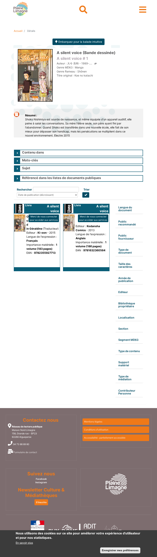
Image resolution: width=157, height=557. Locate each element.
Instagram (41, 482)
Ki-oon (42, 232)
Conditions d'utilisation (96, 429)
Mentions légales (93, 421)
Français (32, 240)
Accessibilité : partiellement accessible (104, 437)
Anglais (81, 238)
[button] (37, 269)
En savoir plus (24, 542)
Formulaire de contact (25, 452)
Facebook (41, 478)
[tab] (78, 153)
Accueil (18, 30)
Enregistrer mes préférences (120, 550)
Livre (28, 205)
